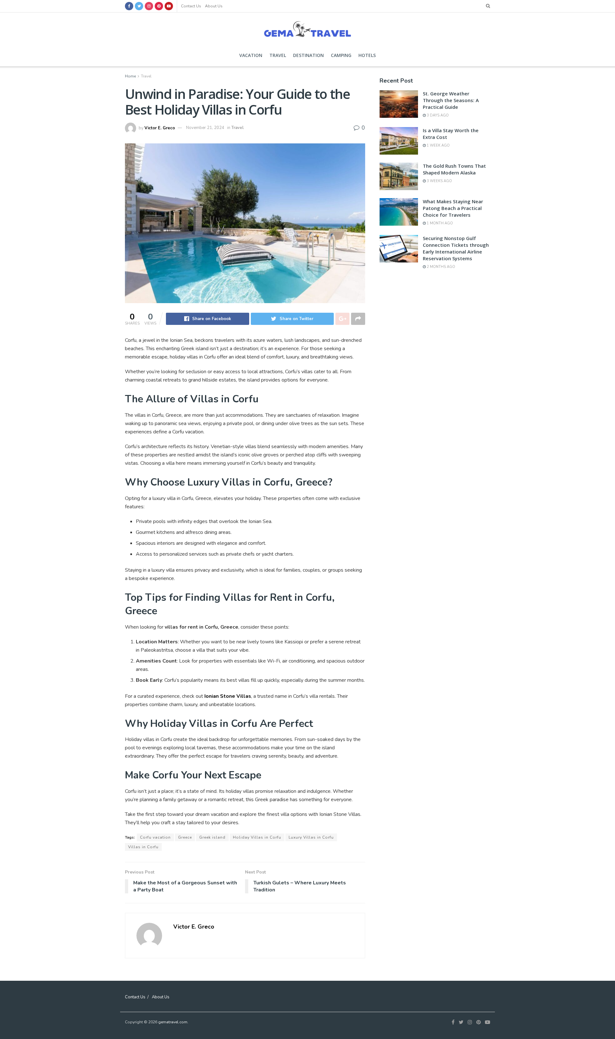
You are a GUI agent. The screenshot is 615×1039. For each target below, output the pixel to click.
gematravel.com (172, 1022)
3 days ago (437, 115)
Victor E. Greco (159, 128)
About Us (214, 6)
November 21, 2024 (205, 128)
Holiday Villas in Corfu (257, 837)
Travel (277, 55)
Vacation (250, 55)
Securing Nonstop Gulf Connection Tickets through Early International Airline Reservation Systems (456, 248)
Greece (185, 837)
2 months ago (440, 266)
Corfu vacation (155, 837)
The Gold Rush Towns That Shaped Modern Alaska (454, 169)
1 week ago (438, 145)
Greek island (212, 837)
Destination (308, 55)
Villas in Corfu (143, 847)
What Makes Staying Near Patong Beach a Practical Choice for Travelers (453, 208)
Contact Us (191, 6)
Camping (341, 55)
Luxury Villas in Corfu (311, 837)
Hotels (367, 55)
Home (130, 76)
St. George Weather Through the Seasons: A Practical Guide (451, 100)
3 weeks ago (439, 181)
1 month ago (439, 223)
